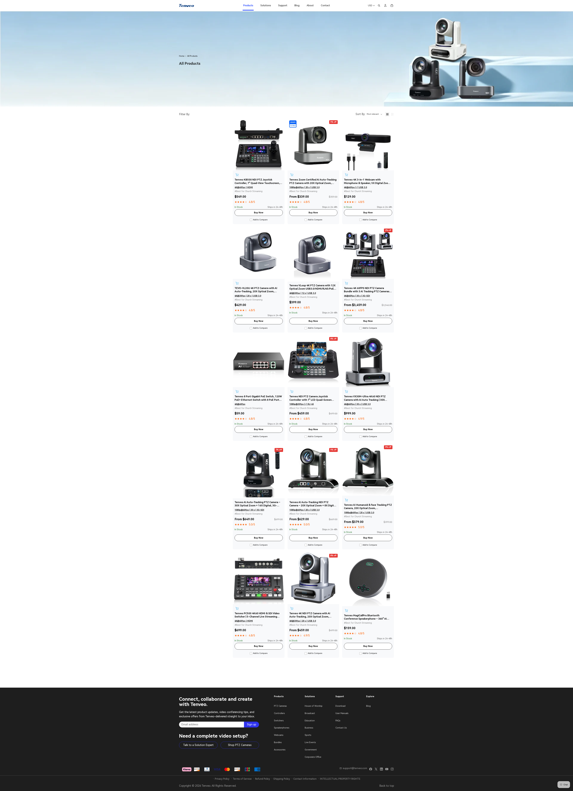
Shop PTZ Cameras (240, 745)
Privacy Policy (222, 778)
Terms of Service (242, 778)
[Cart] (392, 5)
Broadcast (310, 713)
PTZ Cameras (280, 706)
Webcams (278, 735)
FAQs (337, 720)
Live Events (310, 742)
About (310, 5)
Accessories (279, 749)
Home (181, 56)
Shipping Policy (281, 778)
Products (248, 5)
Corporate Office (313, 757)
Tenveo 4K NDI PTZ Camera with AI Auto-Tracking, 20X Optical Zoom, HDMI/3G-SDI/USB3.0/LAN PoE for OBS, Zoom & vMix (313, 615)
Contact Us (341, 728)
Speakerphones (281, 728)
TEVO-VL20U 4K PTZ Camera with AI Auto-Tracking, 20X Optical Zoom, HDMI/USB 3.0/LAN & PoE (256, 290)
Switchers (279, 720)
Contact (325, 5)
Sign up (251, 724)
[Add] (237, 175)
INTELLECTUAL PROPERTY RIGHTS (340, 778)
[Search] (379, 5)
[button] (369, 114)
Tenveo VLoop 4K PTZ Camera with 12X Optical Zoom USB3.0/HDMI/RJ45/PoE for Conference (312, 287)
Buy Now (258, 212)
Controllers (279, 713)
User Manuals (341, 713)
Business (309, 728)
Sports (308, 735)
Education (310, 720)
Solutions (265, 5)
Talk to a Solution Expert (198, 745)
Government (311, 749)
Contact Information (304, 778)
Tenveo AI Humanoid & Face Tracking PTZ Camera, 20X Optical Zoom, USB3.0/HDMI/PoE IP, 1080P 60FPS (368, 507)
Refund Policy (262, 778)
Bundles (278, 742)
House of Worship (313, 706)
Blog (296, 5)
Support (282, 5)
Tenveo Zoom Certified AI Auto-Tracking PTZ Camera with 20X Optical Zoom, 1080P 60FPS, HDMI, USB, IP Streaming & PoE (313, 181)
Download (340, 706)
